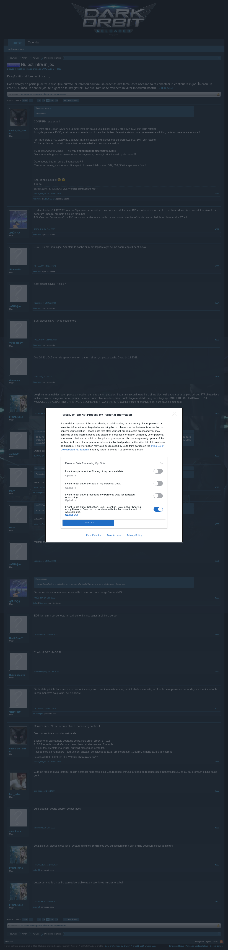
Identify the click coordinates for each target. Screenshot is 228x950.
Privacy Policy (134, 535)
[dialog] (114, 475)
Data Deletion (94, 535)
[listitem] (114, 463)
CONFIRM (88, 522)
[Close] (175, 415)
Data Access (114, 535)
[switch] (158, 471)
